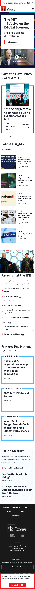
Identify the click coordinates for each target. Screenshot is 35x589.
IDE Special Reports (13, 388)
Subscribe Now (17, 567)
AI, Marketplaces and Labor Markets (17, 317)
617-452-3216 (17, 554)
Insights (6, 507)
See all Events (7, 137)
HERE (28, 3)
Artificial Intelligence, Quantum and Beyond (16, 328)
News (20, 157)
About (22, 511)
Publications (11, 511)
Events (26, 507)
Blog (20, 175)
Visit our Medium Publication (13, 468)
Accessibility (15, 515)
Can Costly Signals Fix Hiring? (25, 235)
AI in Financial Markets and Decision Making (16, 290)
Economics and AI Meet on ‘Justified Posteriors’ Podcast (25, 162)
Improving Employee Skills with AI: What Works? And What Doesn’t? (25, 216)
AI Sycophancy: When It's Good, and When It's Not (25, 180)
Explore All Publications (10, 351)
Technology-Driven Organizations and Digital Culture (17, 311)
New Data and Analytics (12, 296)
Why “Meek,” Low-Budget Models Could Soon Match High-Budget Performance (17, 426)
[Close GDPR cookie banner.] (32, 576)
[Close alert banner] (33, 2)
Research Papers (11, 356)
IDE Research (16, 507)
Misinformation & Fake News (14, 334)
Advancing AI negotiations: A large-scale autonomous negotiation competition (17, 367)
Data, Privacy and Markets (13, 305)
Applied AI (7, 322)
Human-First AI (9, 301)
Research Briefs (11, 416)
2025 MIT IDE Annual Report (16, 395)
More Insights (7, 149)
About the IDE (13, 42)
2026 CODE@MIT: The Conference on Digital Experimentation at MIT (17, 114)
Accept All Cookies (17, 585)
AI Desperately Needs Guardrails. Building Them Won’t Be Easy (16, 489)
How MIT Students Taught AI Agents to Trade (25, 198)
